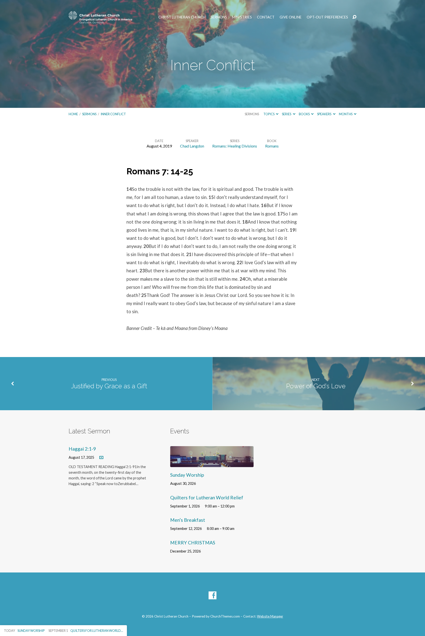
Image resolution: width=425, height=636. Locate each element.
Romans (272, 146)
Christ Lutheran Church (181, 17)
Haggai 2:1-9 (82, 449)
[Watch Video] (101, 458)
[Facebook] (212, 595)
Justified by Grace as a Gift (109, 386)
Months (346, 114)
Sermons (219, 17)
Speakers (324, 114)
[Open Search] (354, 17)
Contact (265, 17)
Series (287, 114)
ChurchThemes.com (225, 616)
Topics (269, 114)
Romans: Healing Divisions (234, 146)
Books (304, 114)
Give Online (291, 17)
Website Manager (270, 616)
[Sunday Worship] (212, 463)
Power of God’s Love (316, 386)
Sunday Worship (187, 475)
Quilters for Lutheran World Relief (206, 497)
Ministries (242, 17)
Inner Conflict (113, 114)
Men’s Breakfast (187, 520)
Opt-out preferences (327, 17)
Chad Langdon (192, 146)
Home (73, 114)
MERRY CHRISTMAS (192, 542)
